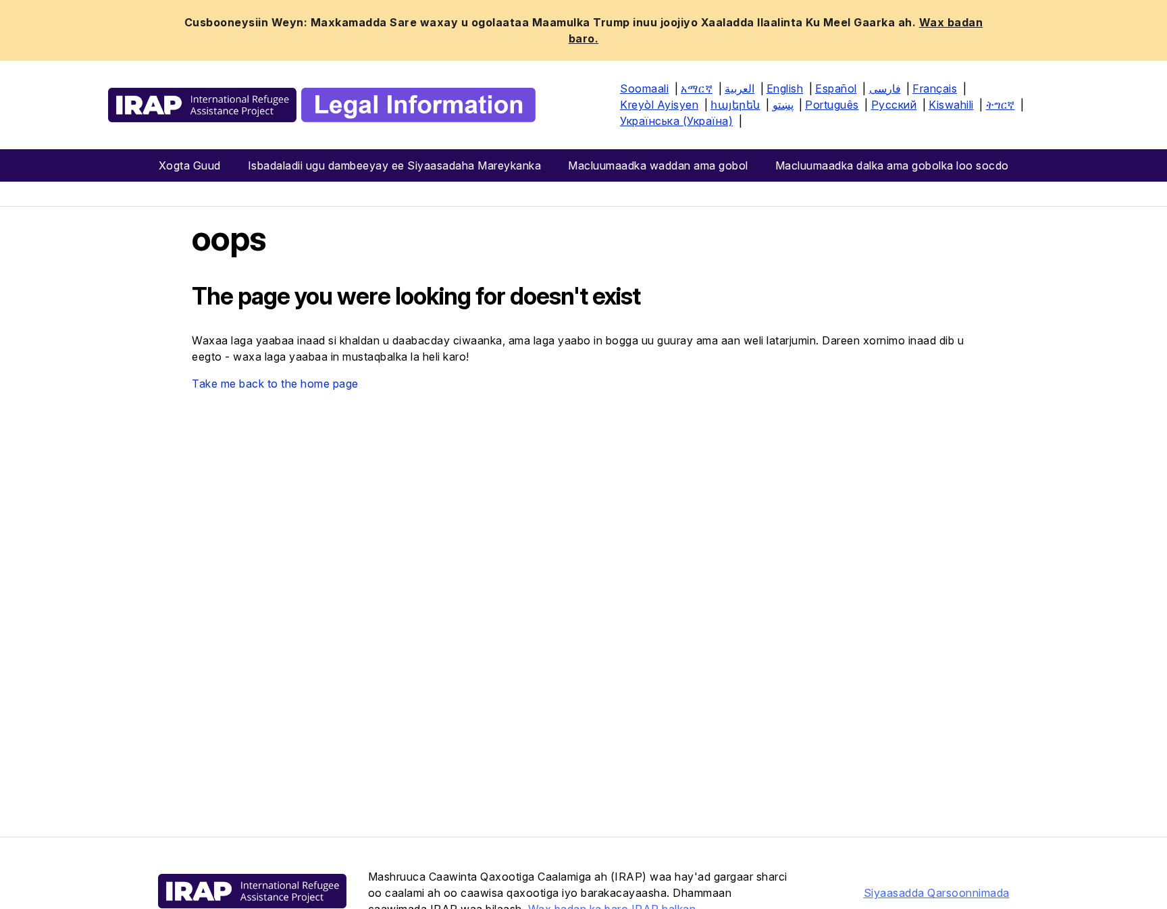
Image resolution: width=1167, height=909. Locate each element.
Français (934, 88)
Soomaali (644, 88)
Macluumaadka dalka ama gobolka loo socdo (892, 165)
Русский (894, 104)
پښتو (783, 104)
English (785, 88)
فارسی (885, 88)
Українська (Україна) (676, 121)
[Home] (322, 105)
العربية (739, 88)
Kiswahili (951, 104)
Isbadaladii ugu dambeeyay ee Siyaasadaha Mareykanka (395, 165)
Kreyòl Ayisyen (659, 104)
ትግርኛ (1000, 104)
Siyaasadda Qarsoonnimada (937, 893)
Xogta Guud (190, 165)
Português (832, 104)
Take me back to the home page (275, 383)
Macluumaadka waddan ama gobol (658, 165)
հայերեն (735, 104)
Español (836, 88)
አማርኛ (696, 88)
